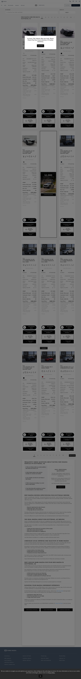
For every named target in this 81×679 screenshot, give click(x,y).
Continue (40, 45)
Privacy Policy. (51, 672)
